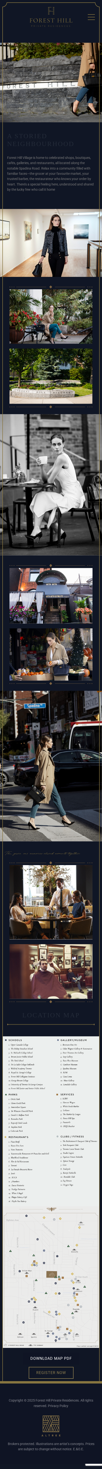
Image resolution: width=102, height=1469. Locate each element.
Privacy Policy (58, 1406)
